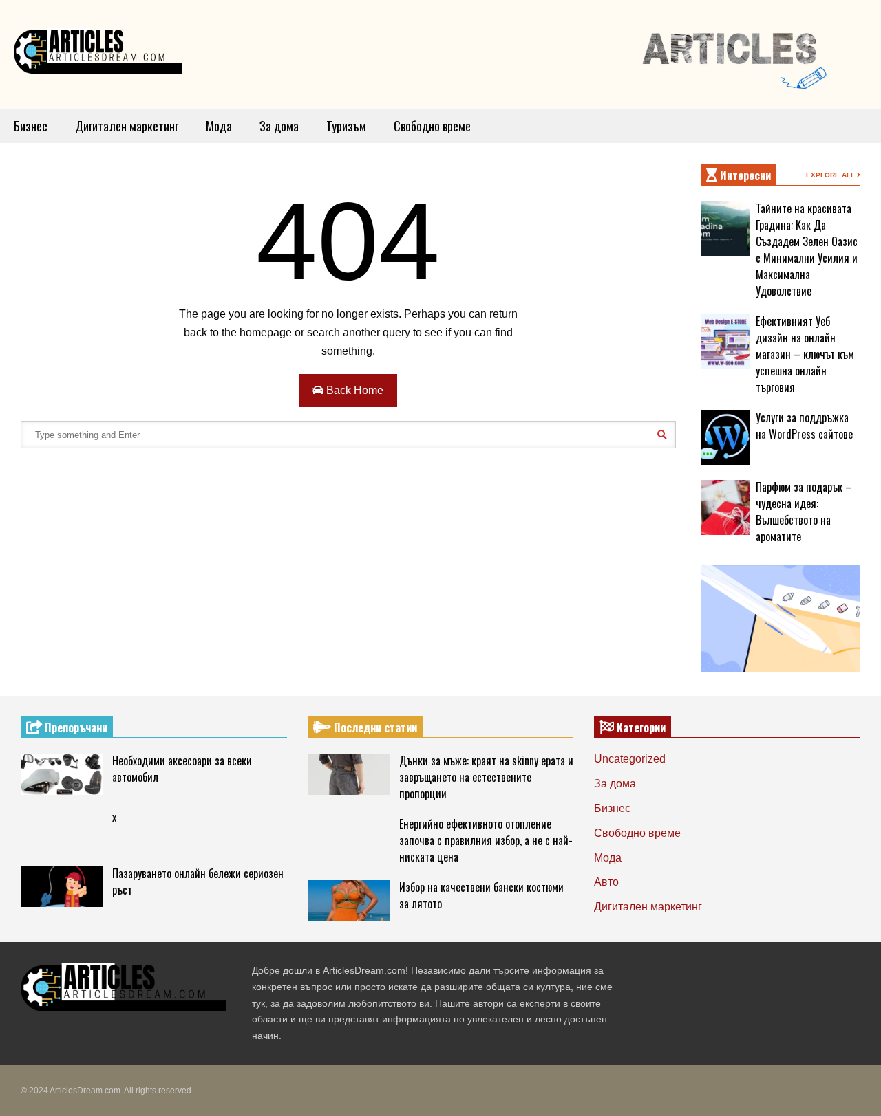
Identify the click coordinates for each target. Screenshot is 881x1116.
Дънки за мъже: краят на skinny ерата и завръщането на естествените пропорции (486, 777)
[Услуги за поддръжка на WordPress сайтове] (725, 437)
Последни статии (374, 727)
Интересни (744, 175)
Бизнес (30, 126)
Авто (606, 882)
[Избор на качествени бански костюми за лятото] (349, 900)
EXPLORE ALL (831, 175)
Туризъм (346, 126)
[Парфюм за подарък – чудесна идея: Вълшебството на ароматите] (725, 507)
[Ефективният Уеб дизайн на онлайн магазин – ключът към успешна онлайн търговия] (725, 341)
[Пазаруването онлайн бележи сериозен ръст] (62, 886)
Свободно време (432, 126)
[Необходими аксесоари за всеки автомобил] (62, 774)
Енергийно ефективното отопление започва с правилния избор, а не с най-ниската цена (486, 840)
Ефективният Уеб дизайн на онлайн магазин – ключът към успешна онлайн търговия (805, 354)
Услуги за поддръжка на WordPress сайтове (804, 425)
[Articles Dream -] (100, 54)
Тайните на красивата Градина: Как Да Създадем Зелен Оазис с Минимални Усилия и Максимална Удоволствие (807, 249)
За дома (279, 126)
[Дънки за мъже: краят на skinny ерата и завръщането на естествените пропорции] (349, 774)
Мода (219, 126)
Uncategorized (630, 759)
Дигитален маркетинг (126, 126)
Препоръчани (74, 727)
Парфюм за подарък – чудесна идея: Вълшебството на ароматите (804, 512)
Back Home (353, 390)
